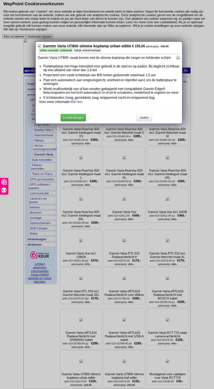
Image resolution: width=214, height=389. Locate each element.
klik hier (76, 102)
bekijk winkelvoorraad (87, 50)
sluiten (144, 117)
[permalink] (39, 46)
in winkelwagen (73, 117)
